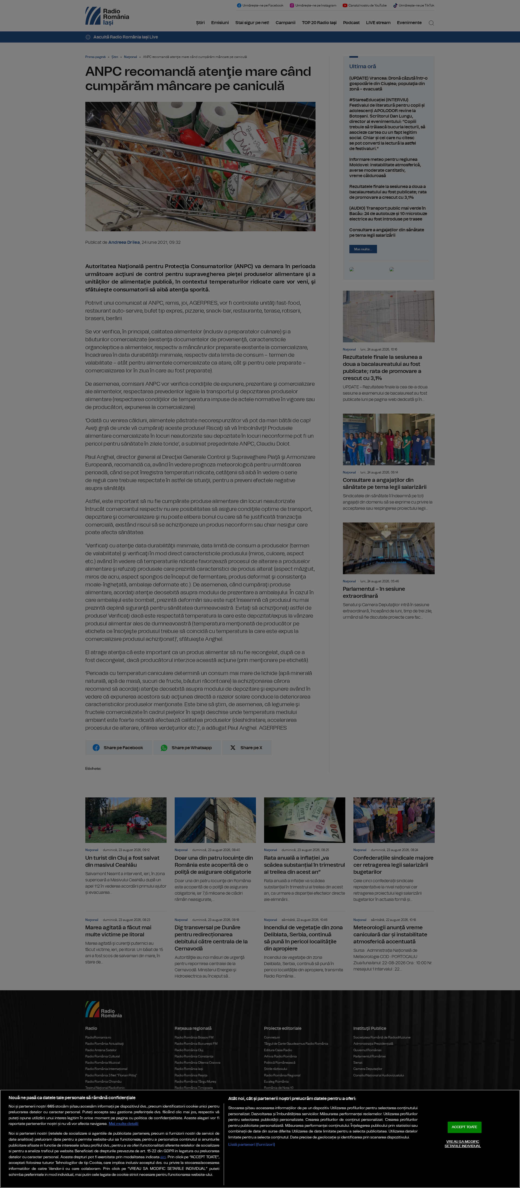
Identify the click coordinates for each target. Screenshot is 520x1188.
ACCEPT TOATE (464, 1127)
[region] (260, 1139)
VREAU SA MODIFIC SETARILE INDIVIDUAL (463, 1144)
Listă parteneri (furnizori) (251, 1144)
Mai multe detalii (123, 1124)
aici (163, 1157)
